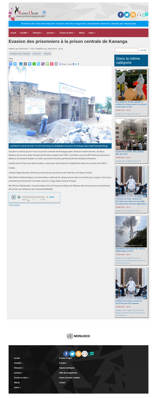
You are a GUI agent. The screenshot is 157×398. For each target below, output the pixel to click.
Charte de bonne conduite (69, 377)
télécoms (142, 260)
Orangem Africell (132, 260)
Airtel (124, 260)
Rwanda (118, 313)
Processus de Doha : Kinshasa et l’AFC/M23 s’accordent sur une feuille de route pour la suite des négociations (131, 201)
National (47, 53)
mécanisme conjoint (128, 313)
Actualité (23, 33)
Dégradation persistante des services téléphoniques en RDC (130, 249)
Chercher (143, 50)
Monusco (123, 315)
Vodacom (119, 260)
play (13, 197)
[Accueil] (31, 11)
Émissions (37, 33)
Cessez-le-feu (140, 313)
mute (47, 197)
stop (19, 197)
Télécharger (14, 205)
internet (118, 263)
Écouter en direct (67, 33)
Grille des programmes (68, 373)
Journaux (50, 33)
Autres (91, 33)
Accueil (13, 33)
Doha (117, 315)
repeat (33, 199)
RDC (142, 310)
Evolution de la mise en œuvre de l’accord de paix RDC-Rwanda (129, 302)
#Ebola (82, 33)
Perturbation (126, 263)
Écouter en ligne (65, 358)
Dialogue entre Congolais (20, 53)
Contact (62, 382)
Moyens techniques (67, 368)
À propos (62, 363)
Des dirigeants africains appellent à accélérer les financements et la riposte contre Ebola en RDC (131, 104)
